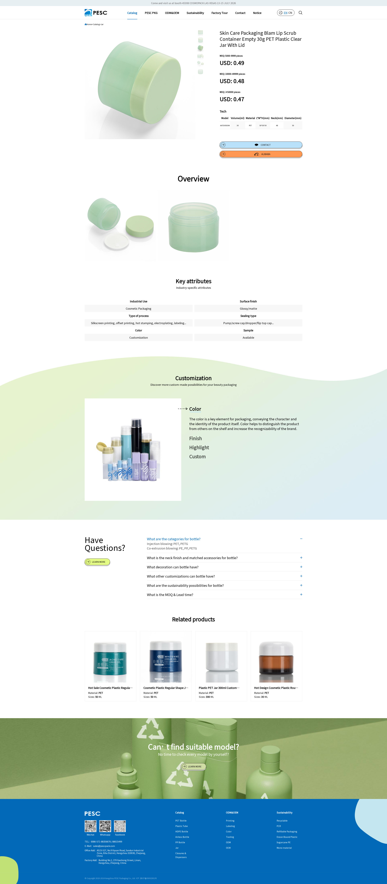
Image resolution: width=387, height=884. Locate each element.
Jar (102, 24)
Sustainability (195, 13)
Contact (240, 13)
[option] (140, 84)
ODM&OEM (172, 13)
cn (290, 12)
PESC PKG (151, 13)
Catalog (132, 13)
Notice (257, 13)
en (285, 12)
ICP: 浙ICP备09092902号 (146, 878)
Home (89, 24)
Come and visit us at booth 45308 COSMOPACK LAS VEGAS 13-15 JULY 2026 (193, 3)
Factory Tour (219, 13)
